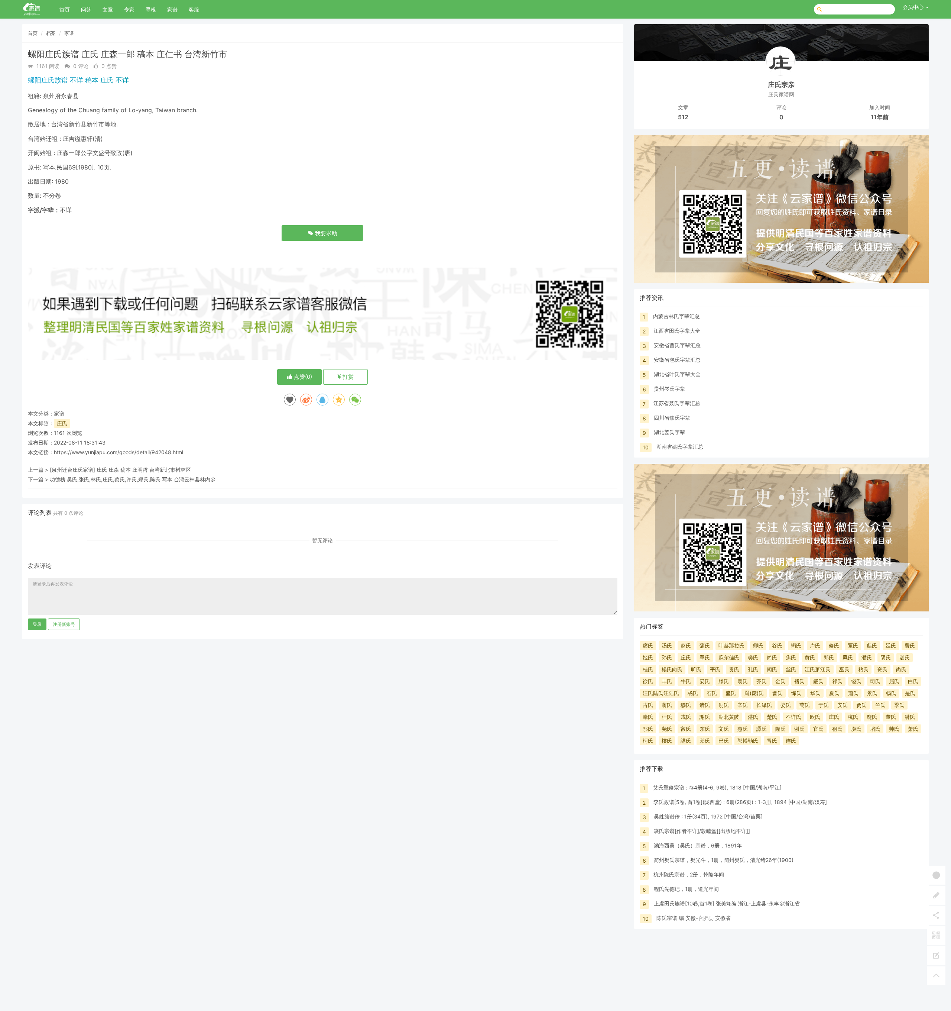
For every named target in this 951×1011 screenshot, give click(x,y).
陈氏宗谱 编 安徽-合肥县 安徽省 (693, 918)
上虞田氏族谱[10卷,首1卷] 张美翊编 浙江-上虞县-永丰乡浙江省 (727, 903)
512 (683, 117)
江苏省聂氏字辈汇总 (676, 403)
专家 (129, 9)
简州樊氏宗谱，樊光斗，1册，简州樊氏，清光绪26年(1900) (723, 860)
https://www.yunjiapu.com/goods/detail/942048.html (118, 452)
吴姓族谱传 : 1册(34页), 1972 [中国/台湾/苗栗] (708, 816)
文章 (108, 9)
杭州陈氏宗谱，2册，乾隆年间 (688, 874)
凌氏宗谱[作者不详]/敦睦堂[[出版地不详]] (702, 831)
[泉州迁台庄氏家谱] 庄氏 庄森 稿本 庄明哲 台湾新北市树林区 (120, 469)
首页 (64, 9)
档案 (51, 33)
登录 (37, 624)
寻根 (151, 9)
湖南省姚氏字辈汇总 (679, 446)
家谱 (172, 9)
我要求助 (325, 233)
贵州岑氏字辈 (669, 388)
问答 (86, 9)
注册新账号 (64, 624)
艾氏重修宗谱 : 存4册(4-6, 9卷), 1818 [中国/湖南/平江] (717, 787)
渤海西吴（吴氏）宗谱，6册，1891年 (698, 845)
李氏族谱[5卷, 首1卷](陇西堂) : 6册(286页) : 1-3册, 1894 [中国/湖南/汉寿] (740, 802)
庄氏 (62, 423)
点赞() (302, 376)
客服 (194, 9)
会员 (913, 7)
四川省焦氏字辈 (672, 417)
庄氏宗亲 (781, 84)
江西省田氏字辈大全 (676, 330)
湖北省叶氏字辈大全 (677, 374)
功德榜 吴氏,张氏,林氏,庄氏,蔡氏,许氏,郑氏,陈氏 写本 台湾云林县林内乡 (132, 479)
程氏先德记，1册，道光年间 (686, 889)
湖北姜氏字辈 (669, 432)
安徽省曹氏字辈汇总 (677, 345)
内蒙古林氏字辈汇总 (676, 316)
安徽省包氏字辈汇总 (677, 359)
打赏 (347, 376)
